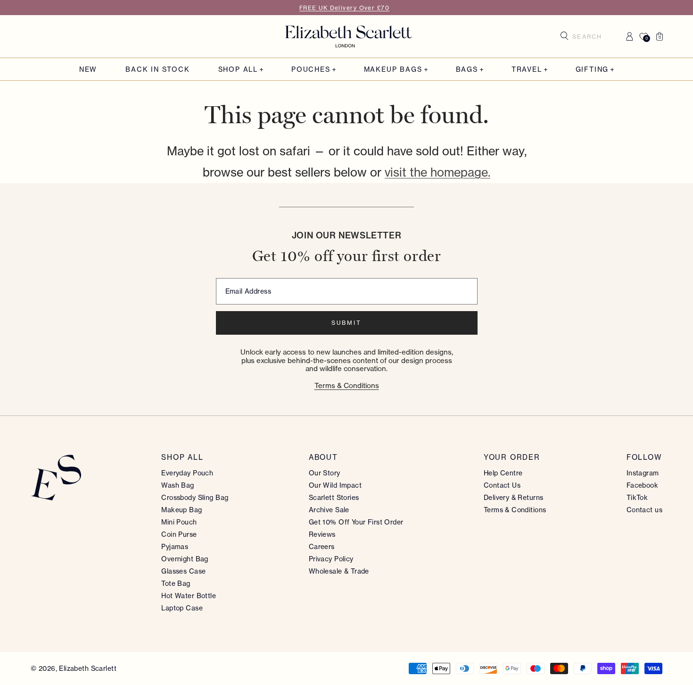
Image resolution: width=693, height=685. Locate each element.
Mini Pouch (179, 522)
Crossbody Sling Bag (194, 497)
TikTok (637, 497)
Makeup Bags (393, 69)
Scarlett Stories (334, 497)
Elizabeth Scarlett (87, 668)
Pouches (310, 69)
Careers (322, 546)
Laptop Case (182, 608)
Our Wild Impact (335, 485)
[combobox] (591, 36)
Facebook (642, 485)
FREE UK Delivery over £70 (344, 7)
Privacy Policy (331, 559)
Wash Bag (177, 485)
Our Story (324, 473)
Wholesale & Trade (339, 571)
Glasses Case (183, 571)
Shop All (238, 69)
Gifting (592, 69)
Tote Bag (175, 583)
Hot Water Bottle (188, 596)
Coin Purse (179, 534)
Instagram (643, 473)
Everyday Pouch (187, 473)
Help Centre (503, 473)
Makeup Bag (181, 510)
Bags (467, 69)
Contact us (644, 510)
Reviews (322, 534)
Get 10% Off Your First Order (356, 522)
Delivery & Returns (514, 497)
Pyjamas (174, 546)
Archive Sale (329, 510)
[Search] (565, 36)
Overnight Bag (184, 559)
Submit (346, 322)
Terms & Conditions (346, 385)
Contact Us (502, 485)
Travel (527, 69)
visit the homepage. (437, 172)
